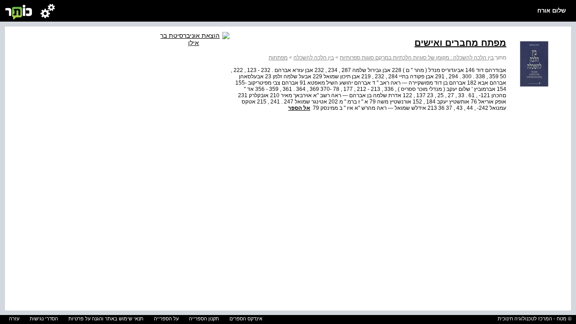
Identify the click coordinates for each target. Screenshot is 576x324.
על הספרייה (166, 318)
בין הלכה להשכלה (313, 57)
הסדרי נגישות (44, 318)
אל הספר (299, 108)
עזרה (14, 318)
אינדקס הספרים (246, 318)
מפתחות (278, 57)
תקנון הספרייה (204, 318)
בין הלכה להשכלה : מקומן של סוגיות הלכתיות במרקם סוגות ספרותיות (417, 57)
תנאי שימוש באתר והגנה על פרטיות (106, 318)
